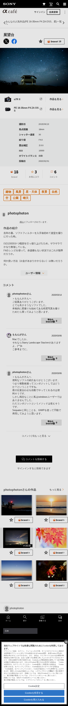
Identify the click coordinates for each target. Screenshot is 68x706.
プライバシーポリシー (35, 680)
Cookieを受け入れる (34, 699)
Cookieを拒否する (34, 693)
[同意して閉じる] (66, 642)
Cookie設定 (34, 686)
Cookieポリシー (28, 678)
